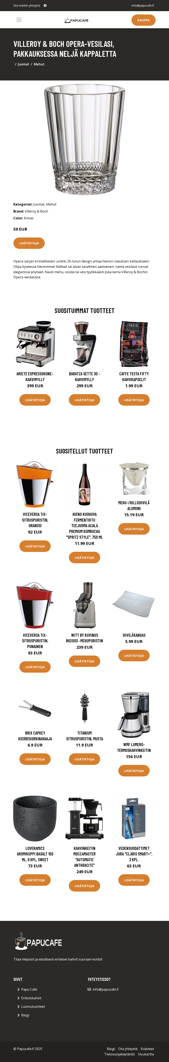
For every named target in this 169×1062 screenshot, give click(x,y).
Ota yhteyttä (127, 1049)
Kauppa (143, 20)
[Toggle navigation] (19, 20)
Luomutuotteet (33, 1006)
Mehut (39, 64)
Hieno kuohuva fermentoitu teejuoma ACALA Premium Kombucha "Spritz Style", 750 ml (84, 525)
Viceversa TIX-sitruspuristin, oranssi (35, 520)
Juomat (23, 64)
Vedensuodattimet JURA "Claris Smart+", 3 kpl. (134, 854)
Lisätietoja (29, 243)
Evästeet (147, 1049)
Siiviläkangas (134, 635)
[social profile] (45, 5)
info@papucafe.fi (142, 5)
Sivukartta (146, 1054)
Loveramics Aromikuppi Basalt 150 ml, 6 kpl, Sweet (35, 854)
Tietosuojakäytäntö (119, 1054)
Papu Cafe (29, 989)
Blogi (25, 1015)
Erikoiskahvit (31, 998)
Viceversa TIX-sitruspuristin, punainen (35, 640)
